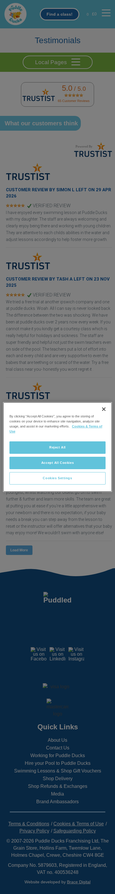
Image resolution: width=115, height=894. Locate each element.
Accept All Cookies (57, 462)
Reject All (57, 447)
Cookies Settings (57, 478)
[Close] (103, 409)
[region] (57, 447)
